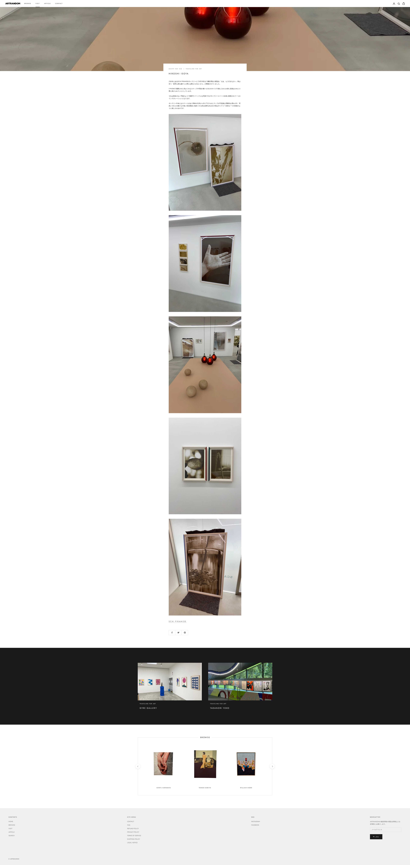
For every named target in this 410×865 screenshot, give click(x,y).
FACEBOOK (255, 825)
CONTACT (59, 3)
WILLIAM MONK (246, 788)
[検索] (399, 3)
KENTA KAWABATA (164, 788)
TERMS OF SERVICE (134, 836)
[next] (272, 766)
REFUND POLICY (133, 829)
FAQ (128, 825)
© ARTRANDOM (14, 859)
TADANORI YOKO (219, 708)
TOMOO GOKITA (205, 788)
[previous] (137, 766)
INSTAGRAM (255, 822)
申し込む (376, 837)
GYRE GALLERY (148, 708)
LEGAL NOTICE (132, 843)
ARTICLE (47, 3)
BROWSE (27, 3)
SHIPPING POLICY (133, 839)
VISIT (38, 3)
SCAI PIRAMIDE (178, 621)
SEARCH (12, 836)
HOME (11, 822)
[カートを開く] (404, 3)
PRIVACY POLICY (133, 832)
